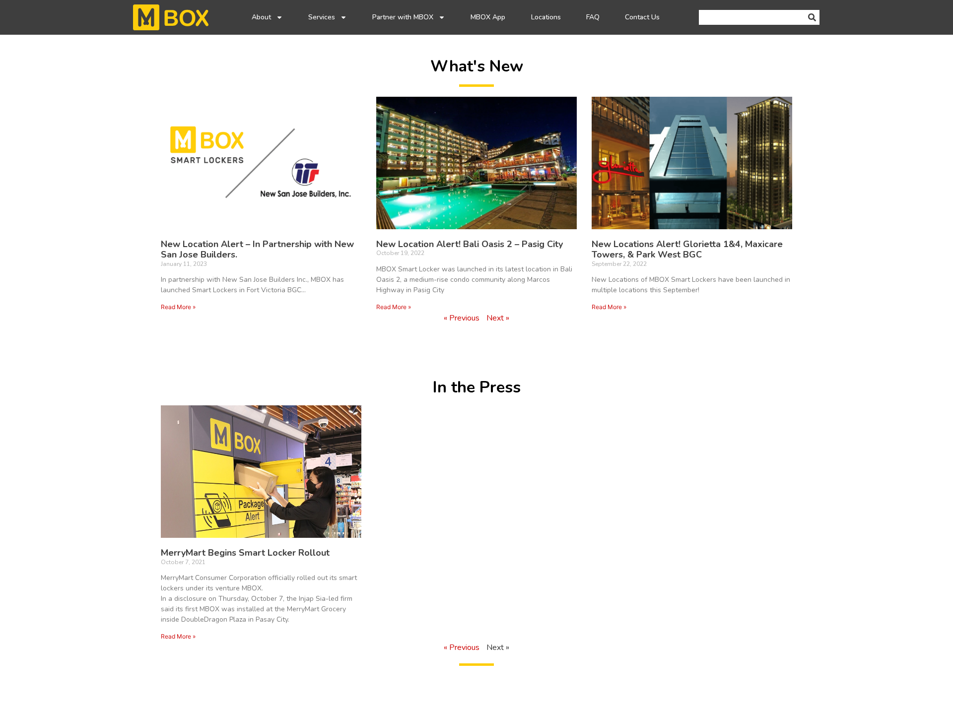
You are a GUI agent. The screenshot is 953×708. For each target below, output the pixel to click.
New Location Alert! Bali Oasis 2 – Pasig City (469, 244)
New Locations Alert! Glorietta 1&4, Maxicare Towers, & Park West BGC (687, 249)
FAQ (593, 17)
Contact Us (642, 17)
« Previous (461, 318)
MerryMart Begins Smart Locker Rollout (245, 553)
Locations (546, 17)
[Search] (812, 17)
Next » (497, 318)
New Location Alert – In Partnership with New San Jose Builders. (257, 249)
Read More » (178, 307)
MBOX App (488, 17)
